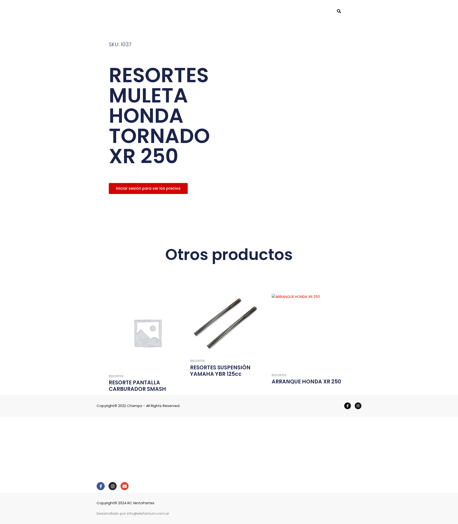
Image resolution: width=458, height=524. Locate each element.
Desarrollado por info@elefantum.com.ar (133, 513)
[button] (339, 11)
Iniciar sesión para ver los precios (148, 188)
